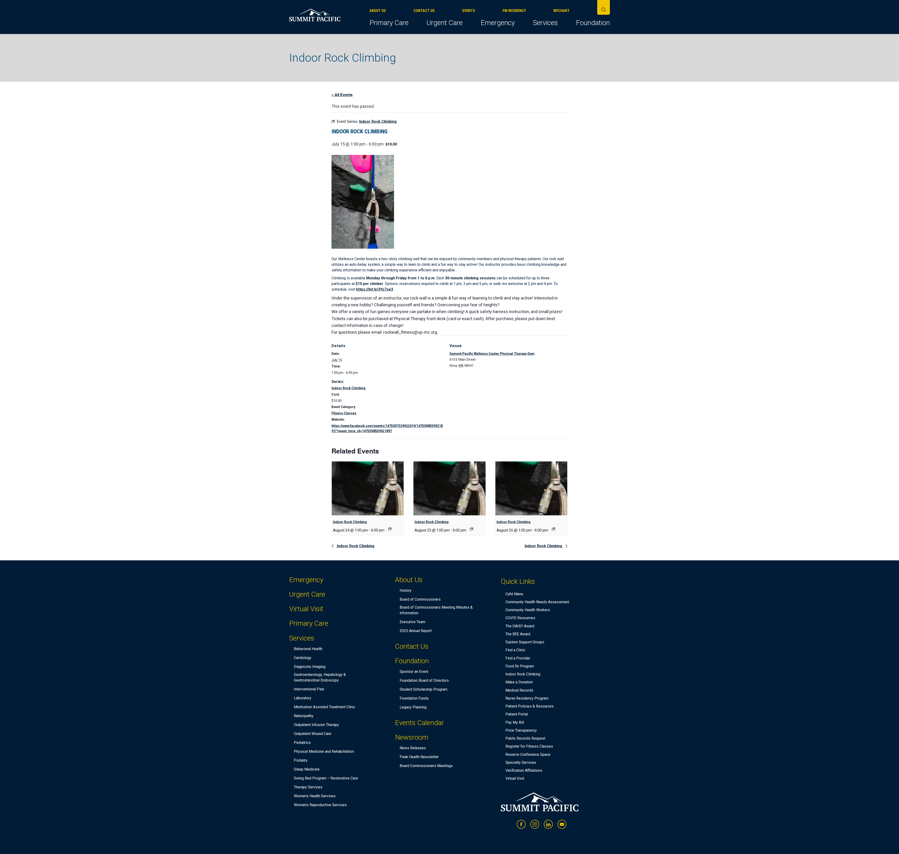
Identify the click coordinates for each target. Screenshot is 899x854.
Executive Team (412, 622)
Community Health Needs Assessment (537, 602)
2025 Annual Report (416, 631)
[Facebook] (521, 824)
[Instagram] (534, 824)
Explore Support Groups (524, 642)
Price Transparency (521, 730)
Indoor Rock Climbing (348, 388)
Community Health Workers (527, 610)
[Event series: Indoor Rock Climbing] (389, 529)
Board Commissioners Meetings (426, 766)
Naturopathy (303, 716)
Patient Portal (516, 714)
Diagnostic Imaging (309, 666)
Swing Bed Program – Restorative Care (326, 778)
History (406, 590)
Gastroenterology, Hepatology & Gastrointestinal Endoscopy (320, 677)
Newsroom (411, 738)
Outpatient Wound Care (312, 733)
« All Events (342, 94)
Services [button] (545, 23)
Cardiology (302, 657)
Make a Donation (519, 682)
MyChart (561, 10)
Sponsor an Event (414, 671)
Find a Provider (517, 658)
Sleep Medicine (307, 769)
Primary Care (389, 23)
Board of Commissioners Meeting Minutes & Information (436, 610)
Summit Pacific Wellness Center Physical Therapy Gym (492, 354)
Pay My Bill (514, 722)
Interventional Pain (309, 689)
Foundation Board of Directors (424, 680)
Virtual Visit (306, 609)
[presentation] (368, 488)
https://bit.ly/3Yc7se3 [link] (374, 289)
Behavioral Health (308, 649)
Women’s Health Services (314, 796)
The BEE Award (517, 634)
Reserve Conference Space (527, 754)
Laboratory (302, 698)
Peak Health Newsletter (419, 757)
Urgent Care (445, 23)
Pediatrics (302, 742)
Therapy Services (308, 787)
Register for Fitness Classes (529, 746)
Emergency (498, 23)
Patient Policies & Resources (529, 706)
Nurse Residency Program (527, 698)
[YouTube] (561, 824)
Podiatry (301, 760)
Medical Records (519, 690)
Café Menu (514, 594)
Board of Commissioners (420, 599)
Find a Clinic (515, 650)
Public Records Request (525, 738)
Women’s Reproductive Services (320, 805)
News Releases (413, 748)
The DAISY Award (519, 626)
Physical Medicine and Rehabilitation (324, 751)
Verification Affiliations (523, 770)
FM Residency (514, 10)
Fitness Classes (344, 413)
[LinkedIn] (548, 824)
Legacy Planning (413, 707)
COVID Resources (520, 618)
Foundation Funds (414, 698)
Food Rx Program (519, 666)
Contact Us (424, 10)
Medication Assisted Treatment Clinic (324, 707)
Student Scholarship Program (423, 689)
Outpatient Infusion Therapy (316, 725)
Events (468, 10)
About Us (377, 10)
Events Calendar (419, 723)
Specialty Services (520, 762)
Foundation (593, 23)
